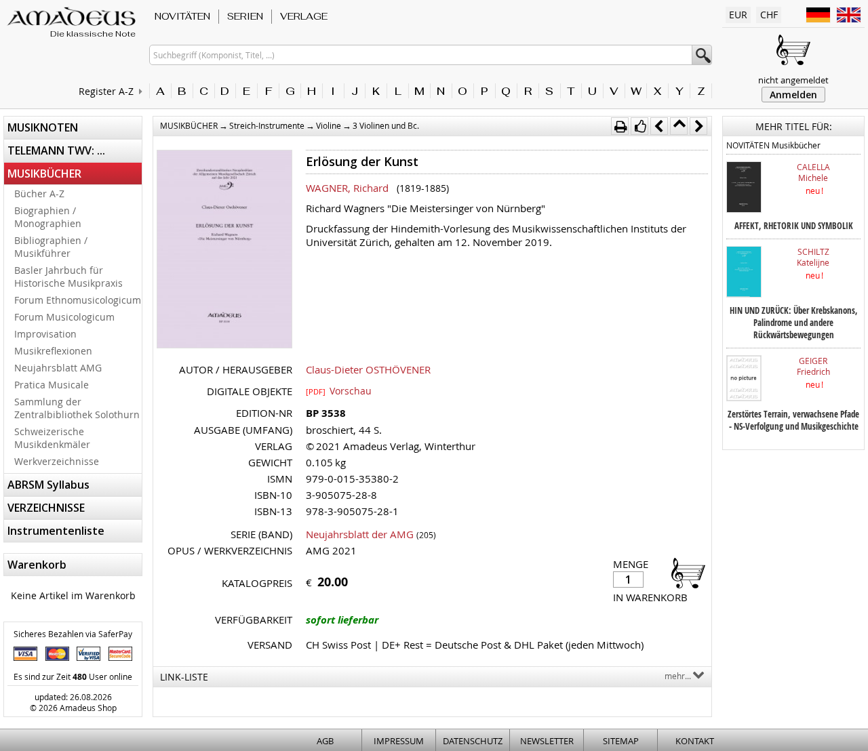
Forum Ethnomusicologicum (77, 299)
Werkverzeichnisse (56, 461)
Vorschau (339, 390)
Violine (328, 125)
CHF (769, 14)
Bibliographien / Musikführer (50, 247)
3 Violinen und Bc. (386, 125)
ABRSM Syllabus (48, 484)
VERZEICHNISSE (46, 507)
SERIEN (245, 16)
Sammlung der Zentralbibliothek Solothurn (77, 408)
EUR (738, 14)
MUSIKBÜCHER (44, 173)
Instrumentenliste (55, 530)
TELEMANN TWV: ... (56, 150)
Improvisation (45, 333)
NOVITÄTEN (182, 16)
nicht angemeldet (793, 80)
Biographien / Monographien (47, 217)
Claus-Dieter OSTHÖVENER (368, 369)
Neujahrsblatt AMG (58, 367)
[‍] (684, 572)
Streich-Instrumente (266, 125)
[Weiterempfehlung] (639, 126)
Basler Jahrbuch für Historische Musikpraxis (68, 276)
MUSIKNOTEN (42, 127)
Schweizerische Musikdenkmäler (52, 438)
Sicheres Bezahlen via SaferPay (73, 633)
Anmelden (793, 94)
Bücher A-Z (39, 193)
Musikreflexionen (53, 350)
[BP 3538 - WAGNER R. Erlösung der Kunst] (224, 250)
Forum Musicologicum (64, 316)
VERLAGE (304, 16)
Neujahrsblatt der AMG (360, 534)
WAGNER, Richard (347, 188)
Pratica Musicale (51, 384)
